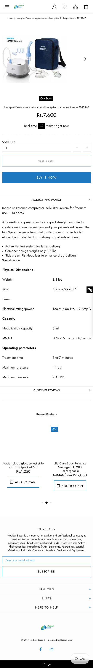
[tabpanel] (23, 460)
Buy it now (47, 177)
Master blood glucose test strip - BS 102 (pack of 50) (23, 465)
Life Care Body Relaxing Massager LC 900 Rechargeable (70, 467)
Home (10, 18)
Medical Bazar (23, 6)
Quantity (8, 141)
